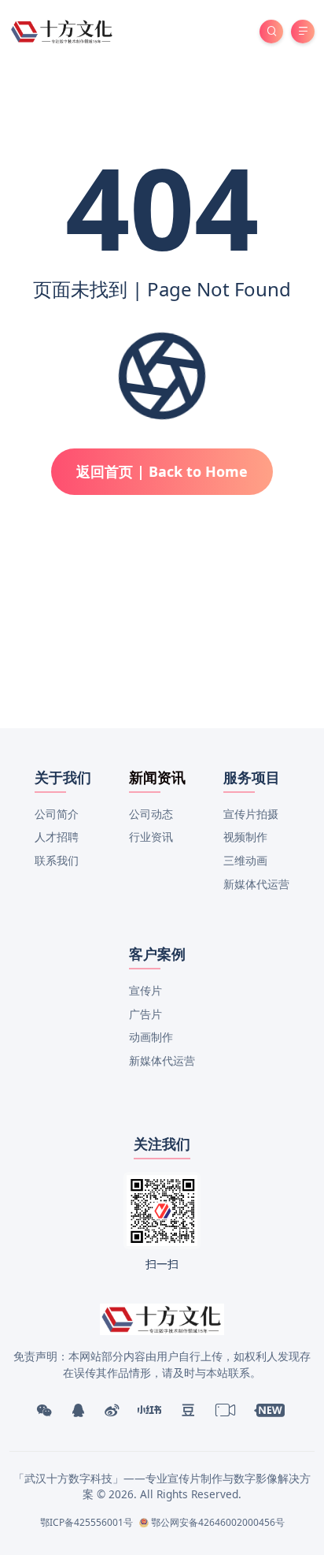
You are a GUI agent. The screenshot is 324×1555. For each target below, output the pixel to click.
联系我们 (57, 860)
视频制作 (245, 836)
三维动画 (245, 860)
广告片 (145, 1013)
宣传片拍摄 (250, 813)
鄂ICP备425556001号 (86, 1522)
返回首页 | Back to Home (162, 471)
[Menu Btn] (303, 31)
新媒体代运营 (256, 883)
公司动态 (151, 813)
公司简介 (57, 813)
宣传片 (145, 990)
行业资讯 (151, 836)
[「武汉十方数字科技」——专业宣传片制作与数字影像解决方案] (62, 30)
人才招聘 (57, 836)
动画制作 (151, 1036)
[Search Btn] (271, 31)
